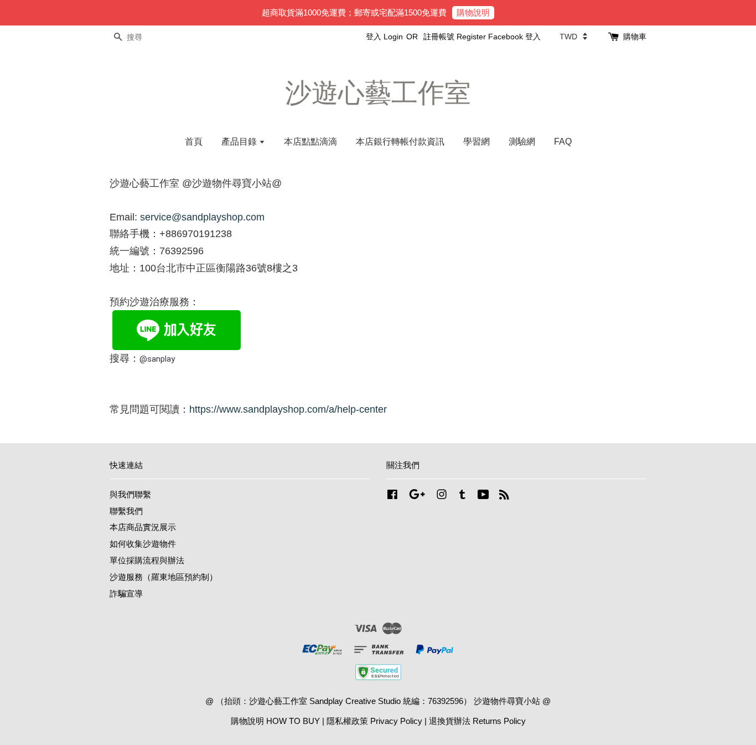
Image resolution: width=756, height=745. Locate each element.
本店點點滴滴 (310, 141)
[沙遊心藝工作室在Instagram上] (442, 496)
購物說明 (473, 12)
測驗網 (522, 141)
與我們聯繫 (130, 494)
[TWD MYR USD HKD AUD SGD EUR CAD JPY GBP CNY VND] (573, 36)
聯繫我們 (126, 511)
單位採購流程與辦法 (147, 560)
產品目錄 (240, 141)
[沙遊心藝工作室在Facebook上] (392, 496)
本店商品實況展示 (143, 527)
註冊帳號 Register (454, 36)
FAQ (563, 141)
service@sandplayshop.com (202, 217)
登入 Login (384, 36)
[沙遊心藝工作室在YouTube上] (483, 496)
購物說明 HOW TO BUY (275, 721)
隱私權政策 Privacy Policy (374, 721)
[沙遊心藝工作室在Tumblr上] (462, 496)
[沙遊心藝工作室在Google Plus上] (417, 496)
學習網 (476, 141)
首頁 (194, 141)
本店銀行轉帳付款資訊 (400, 141)
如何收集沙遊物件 (143, 543)
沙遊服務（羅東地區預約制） (164, 577)
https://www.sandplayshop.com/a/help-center (288, 409)
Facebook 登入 (514, 36)
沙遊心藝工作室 (378, 92)
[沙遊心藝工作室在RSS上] (504, 496)
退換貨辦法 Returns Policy (477, 721)
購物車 (634, 36)
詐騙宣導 (126, 593)
